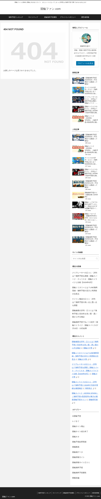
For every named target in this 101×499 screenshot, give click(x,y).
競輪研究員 (93, 400)
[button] (97, 258)
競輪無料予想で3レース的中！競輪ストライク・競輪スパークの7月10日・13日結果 (85, 325)
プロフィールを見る (85, 63)
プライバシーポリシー (83, 493)
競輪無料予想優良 (68, 493)
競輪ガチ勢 (87, 348)
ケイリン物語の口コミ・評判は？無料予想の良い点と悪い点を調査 (84, 302)
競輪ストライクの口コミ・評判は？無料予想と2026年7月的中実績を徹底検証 (85, 385)
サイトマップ (57, 493)
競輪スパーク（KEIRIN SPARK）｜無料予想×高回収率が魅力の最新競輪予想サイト (85, 396)
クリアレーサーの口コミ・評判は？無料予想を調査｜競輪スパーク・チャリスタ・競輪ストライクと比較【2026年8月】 (84, 277)
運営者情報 (95, 493)
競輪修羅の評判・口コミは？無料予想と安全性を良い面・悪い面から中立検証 (84, 314)
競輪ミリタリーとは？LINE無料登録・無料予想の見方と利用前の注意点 (84, 291)
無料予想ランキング (44, 493)
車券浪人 (88, 388)
